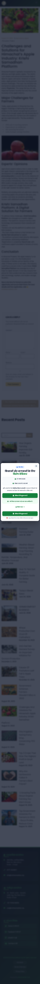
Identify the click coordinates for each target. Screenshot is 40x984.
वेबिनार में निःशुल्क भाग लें (21, 495)
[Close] (36, 466)
